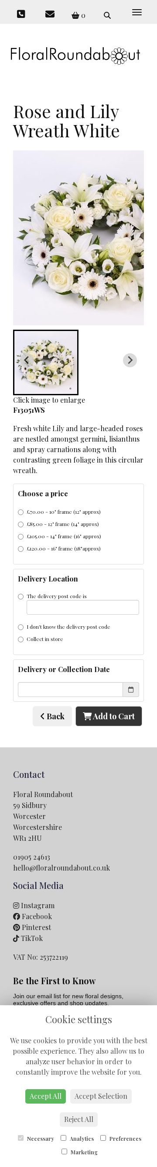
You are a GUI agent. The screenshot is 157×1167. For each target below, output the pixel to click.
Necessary (40, 1138)
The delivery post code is (57, 595)
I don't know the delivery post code (68, 626)
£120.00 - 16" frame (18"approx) (64, 548)
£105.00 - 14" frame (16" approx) (64, 536)
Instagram (37, 905)
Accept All (45, 1096)
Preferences (124, 1138)
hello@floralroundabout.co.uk (61, 867)
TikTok (31, 938)
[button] (45, 362)
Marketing (83, 1152)
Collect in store (45, 638)
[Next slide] (130, 360)
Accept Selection (101, 1096)
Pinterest (35, 927)
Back (55, 716)
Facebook (36, 916)
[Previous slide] (27, 360)
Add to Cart (113, 716)
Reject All (78, 1119)
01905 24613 (31, 856)
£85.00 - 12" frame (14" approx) (63, 523)
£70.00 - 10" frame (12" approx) (64, 511)
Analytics (81, 1138)
